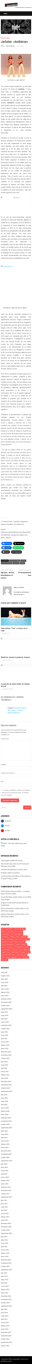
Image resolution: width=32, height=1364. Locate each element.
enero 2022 (4, 1048)
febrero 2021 (5, 1075)
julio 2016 (4, 1237)
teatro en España (6, 957)
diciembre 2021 (6, 1052)
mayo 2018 (4, 1171)
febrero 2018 (5, 1180)
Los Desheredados (6, 949)
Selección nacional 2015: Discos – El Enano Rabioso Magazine (17, 710)
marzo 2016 (5, 1250)
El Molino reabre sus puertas (10, 873)
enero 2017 (4, 1220)
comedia (12, 936)
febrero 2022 (5, 1045)
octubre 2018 (5, 1157)
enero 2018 (4, 1184)
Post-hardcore (14, 952)
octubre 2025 (5, 976)
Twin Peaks (4, 960)
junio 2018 (4, 1167)
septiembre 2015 (6, 1270)
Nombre (4, 764)
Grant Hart (22, 942)
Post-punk (22, 952)
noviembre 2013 (6, 1336)
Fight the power (14, 560)
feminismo (4, 942)
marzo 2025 (5, 989)
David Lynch (24, 936)
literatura (27, 947)
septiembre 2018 (6, 1161)
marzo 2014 (5, 1322)
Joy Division (10, 947)
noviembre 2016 (6, 1227)
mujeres (4, 952)
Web (2, 781)
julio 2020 (4, 1095)
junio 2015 (4, 1276)
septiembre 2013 (6, 1342)
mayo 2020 (4, 1101)
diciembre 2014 (6, 1296)
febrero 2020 (5, 1111)
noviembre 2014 (6, 1299)
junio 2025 (4, 979)
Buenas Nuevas (5, 38)
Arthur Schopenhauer (19, 929)
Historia (18, 944)
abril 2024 (4, 1019)
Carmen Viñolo (18, 931)
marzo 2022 (5, 1042)
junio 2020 (4, 1098)
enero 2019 (4, 1147)
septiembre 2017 (6, 1197)
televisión (14, 957)
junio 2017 (4, 1204)
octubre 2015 (5, 1266)
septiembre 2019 (6, 1128)
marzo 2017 (5, 1213)
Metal (20, 949)
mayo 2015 (4, 1280)
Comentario (5, 739)
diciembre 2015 (6, 1260)
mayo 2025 (4, 982)
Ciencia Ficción (5, 934)
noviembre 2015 (6, 1263)
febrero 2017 (5, 1217)
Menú (5, 13)
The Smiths (25, 957)
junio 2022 (4, 1032)
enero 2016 (4, 1256)
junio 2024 (4, 1012)
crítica (17, 936)
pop (8, 952)
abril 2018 (4, 1174)
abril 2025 (4, 986)
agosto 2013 (5, 1346)
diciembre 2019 (6, 1118)
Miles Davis (26, 949)
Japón (3, 947)
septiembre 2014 (6, 1306)
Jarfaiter (16, 563)
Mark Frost (15, 949)
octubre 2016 (5, 1230)
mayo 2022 (4, 1035)
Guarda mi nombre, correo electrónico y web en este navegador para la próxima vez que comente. (15, 792)
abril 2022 (4, 1038)
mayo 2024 (4, 1015)
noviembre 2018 (6, 1154)
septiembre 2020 (6, 1091)
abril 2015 (4, 1283)
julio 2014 (4, 1309)
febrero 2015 (5, 1289)
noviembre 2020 (6, 1085)
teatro (13, 955)
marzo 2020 (5, 1108)
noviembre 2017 (6, 1190)
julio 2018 (4, 1164)
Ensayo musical (18, 939)
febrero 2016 (5, 1253)
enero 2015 (4, 1293)
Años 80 (4, 931)
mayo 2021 (4, 1065)
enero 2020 (4, 1114)
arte (3, 929)
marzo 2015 (5, 1286)
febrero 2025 (5, 992)
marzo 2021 (5, 1071)
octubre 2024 (5, 1005)
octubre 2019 (5, 1124)
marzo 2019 (5, 1141)
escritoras (26, 939)
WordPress (4, 1361)
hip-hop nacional (6, 563)
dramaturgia (10, 939)
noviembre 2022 (6, 1025)
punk (28, 952)
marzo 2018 (5, 1177)
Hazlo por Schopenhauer (8, 944)
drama (3, 939)
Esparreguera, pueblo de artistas (11, 860)
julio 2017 (4, 1200)
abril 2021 (4, 1068)
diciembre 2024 (6, 999)
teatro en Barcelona (21, 955)
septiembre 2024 (6, 1009)
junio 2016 (4, 1240)
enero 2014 (4, 1329)
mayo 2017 (4, 1207)
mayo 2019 (4, 1134)
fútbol (16, 942)
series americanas (6, 955)
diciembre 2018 (6, 1151)
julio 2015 (4, 1273)
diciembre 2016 (6, 1223)
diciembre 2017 (6, 1187)
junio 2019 (4, 1131)
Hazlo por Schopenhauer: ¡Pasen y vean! (14, 869)
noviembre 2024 (6, 1002)
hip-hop (23, 560)
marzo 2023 (5, 1022)
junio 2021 (4, 1062)
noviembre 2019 (6, 1121)
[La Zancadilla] (18, 5)
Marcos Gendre (10, 46)
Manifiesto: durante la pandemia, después (15, 657)
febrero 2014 (5, 1326)
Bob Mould (10, 931)
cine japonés (5, 936)
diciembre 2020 (6, 1081)
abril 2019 (4, 1138)
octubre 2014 (5, 1303)
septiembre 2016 (6, 1233)
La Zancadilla (16, 1359)
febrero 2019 (5, 1144)
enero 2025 (4, 996)
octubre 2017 (5, 1194)
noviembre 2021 (6, 1055)
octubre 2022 (5, 1029)
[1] (12, 480)
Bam (10, 1361)
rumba (22, 563)
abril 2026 (4, 972)
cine (12, 934)
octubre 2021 (5, 1058)
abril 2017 (4, 1210)
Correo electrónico (8, 773)
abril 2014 (4, 1319)
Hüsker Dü (24, 944)
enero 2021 (4, 1078)
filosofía (11, 942)
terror (19, 957)
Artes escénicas (9, 929)
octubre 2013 (5, 1339)
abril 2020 (4, 1104)
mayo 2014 (4, 1316)
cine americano (18, 934)
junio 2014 (4, 1313)
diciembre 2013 (6, 1332)
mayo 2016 (4, 1243)
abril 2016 (4, 1246)
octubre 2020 (5, 1088)
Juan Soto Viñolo (19, 947)
